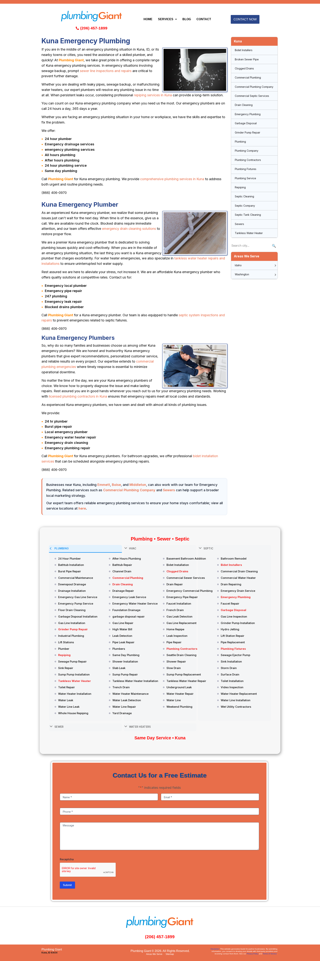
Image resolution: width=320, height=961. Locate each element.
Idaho (238, 265)
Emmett (103, 485)
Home (148, 19)
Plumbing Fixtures (245, 169)
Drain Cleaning (244, 104)
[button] (167, 19)
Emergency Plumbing (248, 114)
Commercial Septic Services (252, 95)
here (82, 508)
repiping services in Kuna (153, 95)
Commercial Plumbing (248, 77)
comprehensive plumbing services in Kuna (172, 179)
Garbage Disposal (246, 123)
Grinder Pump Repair (247, 132)
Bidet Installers (243, 50)
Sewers (169, 490)
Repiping (240, 187)
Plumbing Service (245, 178)
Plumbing (240, 141)
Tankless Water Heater (249, 233)
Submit (67, 885)
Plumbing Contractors (248, 159)
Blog (186, 19)
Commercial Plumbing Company (129, 490)
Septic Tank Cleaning (248, 214)
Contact (203, 19)
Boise (116, 485)
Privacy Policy (252, 954)
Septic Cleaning (244, 196)
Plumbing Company (246, 150)
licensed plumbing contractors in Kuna (78, 396)
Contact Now (245, 19)
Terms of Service (270, 954)
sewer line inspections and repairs (105, 71)
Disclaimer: (215, 949)
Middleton (137, 485)
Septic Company (245, 205)
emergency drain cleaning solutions (129, 229)
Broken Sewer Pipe (247, 59)
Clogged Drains (244, 68)
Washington (242, 274)
